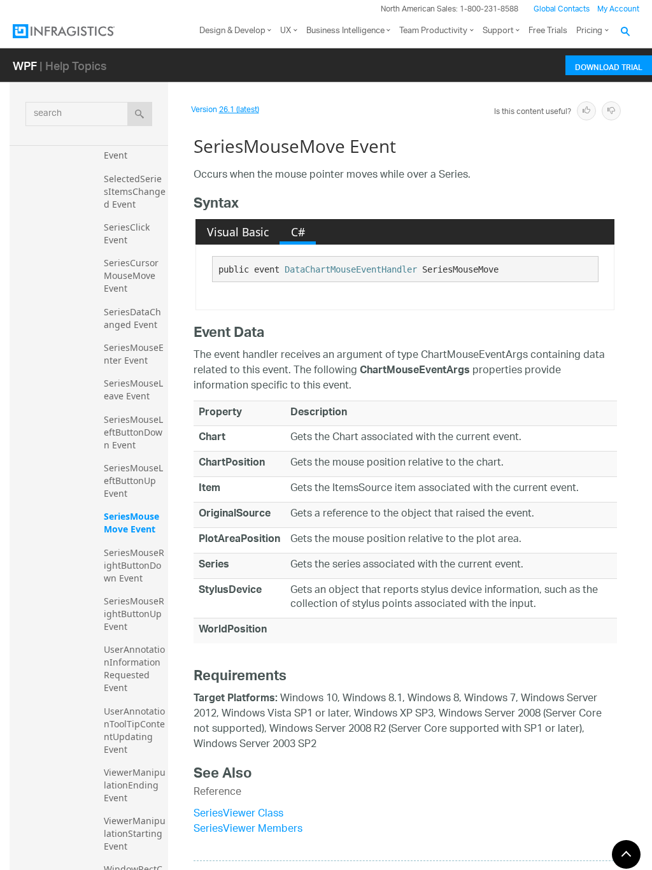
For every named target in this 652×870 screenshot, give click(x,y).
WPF (25, 65)
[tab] (237, 232)
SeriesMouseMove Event (131, 522)
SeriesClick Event (128, 233)
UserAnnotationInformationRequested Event (134, 668)
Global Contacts (562, 9)
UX (285, 31)
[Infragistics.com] (76, 31)
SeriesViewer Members (248, 829)
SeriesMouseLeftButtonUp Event (133, 480)
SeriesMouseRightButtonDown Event (134, 565)
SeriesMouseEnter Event (134, 353)
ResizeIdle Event (127, 148)
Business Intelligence (345, 31)
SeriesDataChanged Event (132, 318)
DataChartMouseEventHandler (351, 269)
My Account (618, 9)
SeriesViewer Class (238, 814)
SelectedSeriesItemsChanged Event (135, 191)
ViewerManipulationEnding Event (135, 785)
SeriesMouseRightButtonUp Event (134, 613)
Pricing (589, 31)
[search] (139, 114)
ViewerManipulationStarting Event (135, 833)
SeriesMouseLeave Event (133, 389)
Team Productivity (433, 31)
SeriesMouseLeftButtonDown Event (133, 432)
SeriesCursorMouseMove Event (131, 275)
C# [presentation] (298, 231)
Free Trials (547, 31)
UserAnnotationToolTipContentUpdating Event (134, 730)
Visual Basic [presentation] (238, 231)
